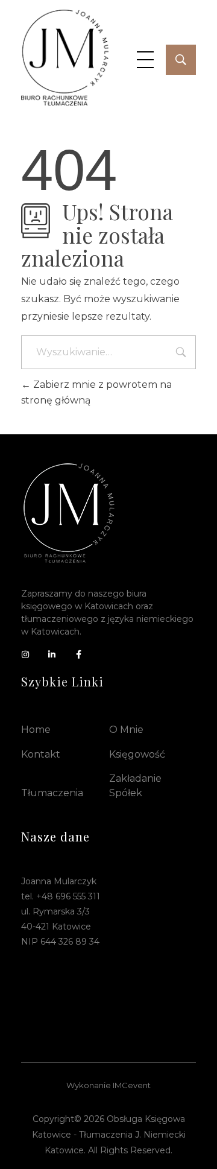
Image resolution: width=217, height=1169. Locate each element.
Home (36, 729)
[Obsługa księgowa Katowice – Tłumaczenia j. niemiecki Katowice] (64, 57)
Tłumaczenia (52, 793)
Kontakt (40, 754)
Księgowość (137, 754)
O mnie (126, 729)
